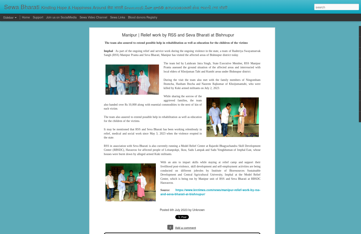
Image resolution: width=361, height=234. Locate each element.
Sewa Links (118, 17)
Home (26, 17)
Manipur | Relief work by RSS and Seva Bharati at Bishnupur (178, 35)
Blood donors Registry (142, 17)
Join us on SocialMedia (61, 17)
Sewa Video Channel (93, 17)
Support (38, 17)
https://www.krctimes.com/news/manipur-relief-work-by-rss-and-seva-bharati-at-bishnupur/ (210, 192)
